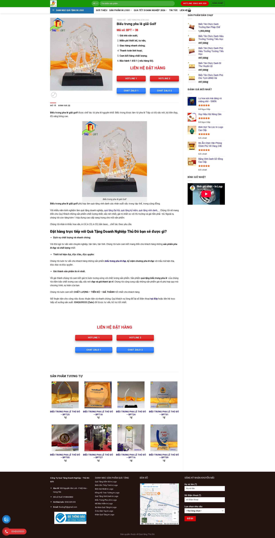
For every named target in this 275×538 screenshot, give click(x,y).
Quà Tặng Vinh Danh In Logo (106, 496)
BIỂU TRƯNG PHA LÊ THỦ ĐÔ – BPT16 (131, 456)
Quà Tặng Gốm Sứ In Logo (106, 482)
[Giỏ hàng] (189, 10)
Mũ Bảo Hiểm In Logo (104, 503)
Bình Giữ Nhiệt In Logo (104, 489)
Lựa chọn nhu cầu (193, 506)
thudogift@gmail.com (68, 507)
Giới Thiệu (101, 10)
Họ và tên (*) (190, 484)
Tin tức (173, 10)
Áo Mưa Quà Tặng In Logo (106, 507)
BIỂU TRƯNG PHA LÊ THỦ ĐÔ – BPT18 (98, 413)
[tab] (53, 105)
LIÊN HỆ (184, 10)
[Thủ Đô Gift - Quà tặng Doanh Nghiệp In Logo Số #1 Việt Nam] (68, 3)
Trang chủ (121, 20)
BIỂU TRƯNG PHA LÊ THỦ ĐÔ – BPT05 (65, 456)
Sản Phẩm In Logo (119, 10)
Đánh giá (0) (64, 105)
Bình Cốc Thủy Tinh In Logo (106, 485)
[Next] (61, 93)
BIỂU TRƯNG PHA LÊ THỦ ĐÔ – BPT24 (131, 413)
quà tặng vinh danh (148, 210)
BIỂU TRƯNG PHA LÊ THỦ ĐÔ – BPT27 (98, 456)
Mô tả (53, 105)
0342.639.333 (70, 502)
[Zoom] (54, 95)
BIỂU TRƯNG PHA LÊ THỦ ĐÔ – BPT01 (164, 413)
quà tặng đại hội (112, 210)
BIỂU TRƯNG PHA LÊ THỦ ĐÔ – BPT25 (65, 413)
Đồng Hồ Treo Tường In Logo (107, 493)
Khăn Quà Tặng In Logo (104, 515)
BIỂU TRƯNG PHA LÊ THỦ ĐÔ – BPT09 (164, 456)
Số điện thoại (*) (192, 495)
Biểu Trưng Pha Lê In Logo (138, 20)
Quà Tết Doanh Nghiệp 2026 (149, 10)
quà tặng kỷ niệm (129, 210)
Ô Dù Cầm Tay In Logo (104, 511)
